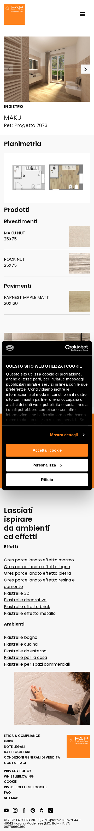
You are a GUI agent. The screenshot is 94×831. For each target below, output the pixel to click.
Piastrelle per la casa (25, 657)
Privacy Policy (17, 771)
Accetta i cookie (47, 450)
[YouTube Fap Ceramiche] (6, 810)
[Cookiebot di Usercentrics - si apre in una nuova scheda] (66, 348)
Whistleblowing (19, 776)
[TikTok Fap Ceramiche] (50, 810)
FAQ (7, 792)
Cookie (10, 781)
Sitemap (11, 798)
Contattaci (15, 763)
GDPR (8, 741)
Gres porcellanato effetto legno (37, 567)
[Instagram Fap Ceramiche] (15, 810)
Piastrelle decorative (25, 600)
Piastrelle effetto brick (27, 607)
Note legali (14, 746)
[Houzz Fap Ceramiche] (41, 810)
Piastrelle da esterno (25, 651)
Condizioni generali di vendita (32, 757)
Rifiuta (47, 479)
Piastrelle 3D (17, 593)
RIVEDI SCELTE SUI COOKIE (25, 787)
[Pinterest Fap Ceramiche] (33, 810)
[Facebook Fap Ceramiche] (24, 810)
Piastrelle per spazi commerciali (37, 664)
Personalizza (44, 465)
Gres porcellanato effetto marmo (39, 560)
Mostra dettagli (64, 435)
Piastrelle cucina (21, 644)
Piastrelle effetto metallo (30, 613)
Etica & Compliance (22, 735)
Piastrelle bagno (20, 637)
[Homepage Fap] (14, 15)
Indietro (13, 106)
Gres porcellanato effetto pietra (37, 573)
